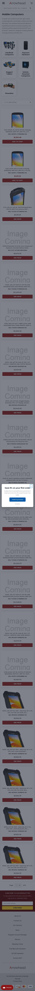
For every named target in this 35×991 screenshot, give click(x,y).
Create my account (17, 499)
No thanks (17, 503)
